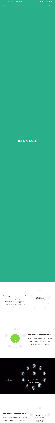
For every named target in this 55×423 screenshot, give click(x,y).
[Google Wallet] (43, 1)
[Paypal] (47, 1)
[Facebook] (40, 1)
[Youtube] (51, 1)
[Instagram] (45, 1)
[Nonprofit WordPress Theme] (5, 5)
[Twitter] (49, 1)
